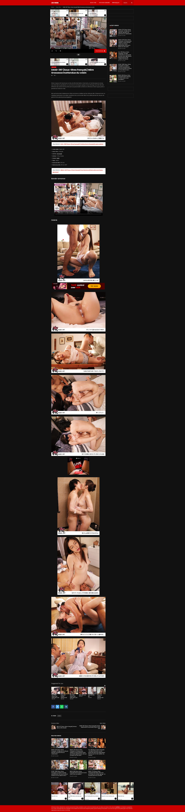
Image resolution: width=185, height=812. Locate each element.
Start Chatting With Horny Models (58, 62)
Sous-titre (93, 2)
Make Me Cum (55, 13)
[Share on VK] (66, 707)
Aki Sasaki (59, 153)
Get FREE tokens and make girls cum (97, 62)
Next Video (103, 723)
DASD (58, 158)
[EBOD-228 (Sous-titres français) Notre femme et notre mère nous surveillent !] (78, 765)
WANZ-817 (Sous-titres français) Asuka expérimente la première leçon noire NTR (89, 727)
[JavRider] (55, 3)
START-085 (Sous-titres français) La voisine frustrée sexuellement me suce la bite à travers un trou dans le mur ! (59, 773)
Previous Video (55, 723)
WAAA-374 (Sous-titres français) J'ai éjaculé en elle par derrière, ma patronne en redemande (59, 752)
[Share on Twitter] (57, 707)
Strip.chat (54, 15)
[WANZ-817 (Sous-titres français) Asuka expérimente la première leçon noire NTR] (103, 727)
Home (52, 7)
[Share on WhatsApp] (62, 707)
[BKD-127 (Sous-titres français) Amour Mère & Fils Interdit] (53, 727)
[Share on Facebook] (53, 707)
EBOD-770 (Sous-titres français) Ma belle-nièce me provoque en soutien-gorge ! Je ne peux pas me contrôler (96, 773)
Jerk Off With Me (93, 13)
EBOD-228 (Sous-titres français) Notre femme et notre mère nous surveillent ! (78, 773)
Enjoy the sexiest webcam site (77, 13)
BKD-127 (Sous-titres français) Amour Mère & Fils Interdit (67, 727)
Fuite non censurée (104, 2)
